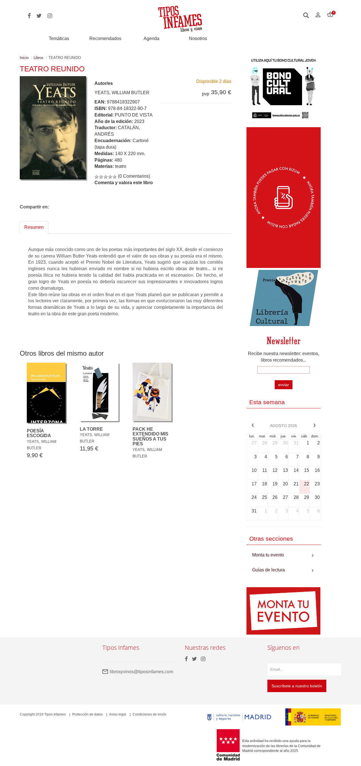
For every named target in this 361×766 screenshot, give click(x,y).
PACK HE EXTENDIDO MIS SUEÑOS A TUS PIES (150, 436)
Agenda (151, 38)
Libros (38, 58)
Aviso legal (117, 714)
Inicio (24, 58)
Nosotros (198, 38)
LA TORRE (91, 429)
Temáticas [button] (59, 38)
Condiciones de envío (149, 714)
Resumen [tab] (34, 227)
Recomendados (105, 38)
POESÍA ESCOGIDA (39, 433)
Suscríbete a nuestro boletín (297, 686)
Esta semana (267, 402)
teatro (120, 166)
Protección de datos (87, 714)
